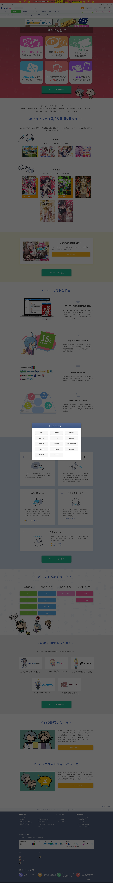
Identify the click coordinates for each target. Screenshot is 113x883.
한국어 (56, 438)
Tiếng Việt (56, 455)
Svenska (71, 449)
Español (71, 438)
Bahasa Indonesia (71, 444)
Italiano (42, 449)
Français (56, 444)
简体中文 (71, 432)
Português (56, 449)
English (57, 432)
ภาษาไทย (41, 455)
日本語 (41, 432)
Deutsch (41, 444)
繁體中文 (41, 438)
